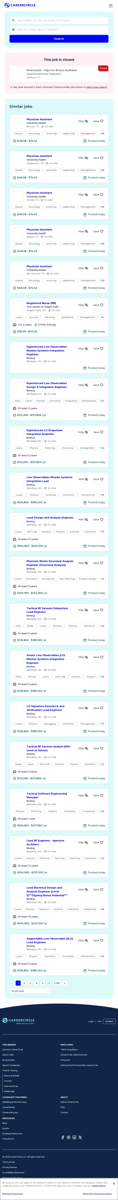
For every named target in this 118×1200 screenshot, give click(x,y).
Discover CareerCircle (12, 1049)
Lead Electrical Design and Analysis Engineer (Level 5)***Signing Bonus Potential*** (47, 891)
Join (99, 1021)
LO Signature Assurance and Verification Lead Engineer (45, 708)
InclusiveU (65, 1060)
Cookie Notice (99, 1185)
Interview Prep (11, 1086)
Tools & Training (10, 1070)
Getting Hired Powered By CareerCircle (79, 1065)
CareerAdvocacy (10, 1112)
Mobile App (9, 1091)
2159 (57, 983)
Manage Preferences (12, 1178)
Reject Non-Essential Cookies (97, 1193)
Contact (109, 1021)
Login (91, 1021)
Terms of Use (8, 1162)
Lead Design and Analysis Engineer (50, 517)
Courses (8, 1081)
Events (5, 1128)
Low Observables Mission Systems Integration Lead (49, 479)
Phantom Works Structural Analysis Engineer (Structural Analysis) (50, 563)
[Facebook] (63, 1137)
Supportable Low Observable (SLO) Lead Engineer (50, 940)
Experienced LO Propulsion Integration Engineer (45, 432)
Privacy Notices (9, 1167)
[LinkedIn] (74, 1137)
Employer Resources (12, 1133)
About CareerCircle (70, 1102)
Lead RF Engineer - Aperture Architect (45, 842)
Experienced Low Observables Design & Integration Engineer (47, 385)
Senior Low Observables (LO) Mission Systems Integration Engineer (46, 659)
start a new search (96, 87)
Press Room (8, 1139)
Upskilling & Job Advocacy (14, 1102)
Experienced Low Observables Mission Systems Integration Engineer (47, 350)
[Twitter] (80, 1137)
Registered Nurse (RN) (41, 303)
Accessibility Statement (13, 1172)
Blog (4, 1123)
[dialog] (59, 1189)
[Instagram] (68, 1137)
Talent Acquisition (69, 1049)
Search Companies (11, 1065)
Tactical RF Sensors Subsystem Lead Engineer (47, 610)
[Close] (114, 1183)
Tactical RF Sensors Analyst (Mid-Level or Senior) (49, 748)
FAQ (63, 1107)
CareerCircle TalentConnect (74, 1055)
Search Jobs (8, 1055)
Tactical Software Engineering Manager (47, 795)
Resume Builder (11, 1076)
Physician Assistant (39, 119)
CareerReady (8, 1107)
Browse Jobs (8, 1060)
